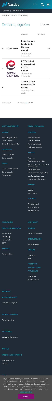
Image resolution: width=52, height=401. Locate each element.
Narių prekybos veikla (35, 147)
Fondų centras (6, 175)
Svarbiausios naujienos (9, 303)
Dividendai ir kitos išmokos (11, 144)
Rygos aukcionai (33, 204)
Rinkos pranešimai (8, 320)
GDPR (4, 243)
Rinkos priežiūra (7, 254)
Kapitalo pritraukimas (35, 234)
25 (26, 103)
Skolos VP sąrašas (8, 155)
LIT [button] (34, 4)
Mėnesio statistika (34, 141)
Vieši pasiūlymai (33, 210)
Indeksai (30, 190)
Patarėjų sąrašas (33, 280)
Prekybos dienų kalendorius (37, 179)
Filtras (46, 25)
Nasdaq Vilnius (7, 234)
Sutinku (26, 397)
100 (31, 103)
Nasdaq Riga (6, 237)
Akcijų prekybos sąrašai (9, 138)
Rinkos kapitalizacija (34, 144)
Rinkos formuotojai (34, 170)
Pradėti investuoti (33, 244)
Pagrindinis (5, 11)
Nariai (30, 258)
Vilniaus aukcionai (34, 207)
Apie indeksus (32, 193)
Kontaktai (5, 363)
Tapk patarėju (32, 276)
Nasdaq (10, 4)
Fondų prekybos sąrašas (10, 169)
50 (29, 103)
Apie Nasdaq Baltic (8, 360)
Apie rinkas (31, 158)
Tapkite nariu (32, 255)
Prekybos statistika (34, 138)
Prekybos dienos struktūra (36, 161)
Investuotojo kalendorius (36, 176)
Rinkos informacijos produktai (38, 173)
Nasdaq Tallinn (7, 240)
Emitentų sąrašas (7, 141)
